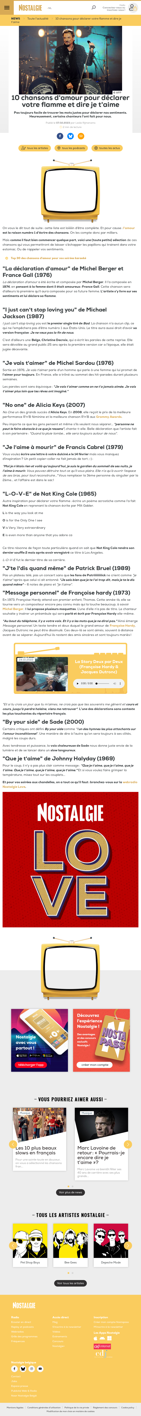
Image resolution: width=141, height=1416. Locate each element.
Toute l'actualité (37, 18)
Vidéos (56, 1331)
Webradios (17, 1331)
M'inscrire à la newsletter (108, 1326)
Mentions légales (15, 1407)
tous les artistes (37, 148)
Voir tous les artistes (70, 1283)
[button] (68, 1186)
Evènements (59, 1336)
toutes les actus (109, 148)
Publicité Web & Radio (24, 1390)
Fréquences (18, 1341)
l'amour (129, 228)
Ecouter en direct (21, 1322)
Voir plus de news (70, 1192)
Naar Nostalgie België (24, 1395)
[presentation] (13, 1144)
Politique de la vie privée (76, 1407)
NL (49, 8)
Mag (55, 1322)
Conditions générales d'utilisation (44, 1407)
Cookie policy (127, 1407)
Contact (16, 1376)
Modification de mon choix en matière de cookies (71, 1411)
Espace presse (19, 1386)
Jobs (14, 1381)
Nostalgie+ (58, 1346)
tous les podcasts (73, 148)
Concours (57, 1341)
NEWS (15, 18)
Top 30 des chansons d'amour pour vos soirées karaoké (48, 258)
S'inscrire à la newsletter (66, 1326)
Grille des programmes (24, 1336)
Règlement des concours (105, 1407)
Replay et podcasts (22, 1326)
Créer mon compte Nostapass (111, 1322)
